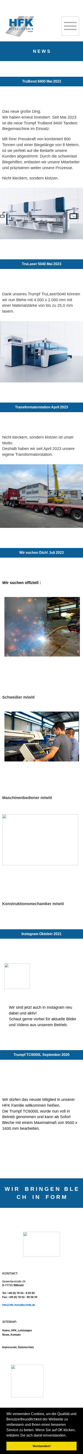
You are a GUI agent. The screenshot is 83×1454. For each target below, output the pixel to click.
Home (6, 1330)
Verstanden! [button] (42, 1446)
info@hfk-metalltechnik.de (18, 1305)
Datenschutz (26, 1347)
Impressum (9, 1347)
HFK (14, 1330)
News (5, 1334)
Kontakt (16, 1334)
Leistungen (25, 1330)
